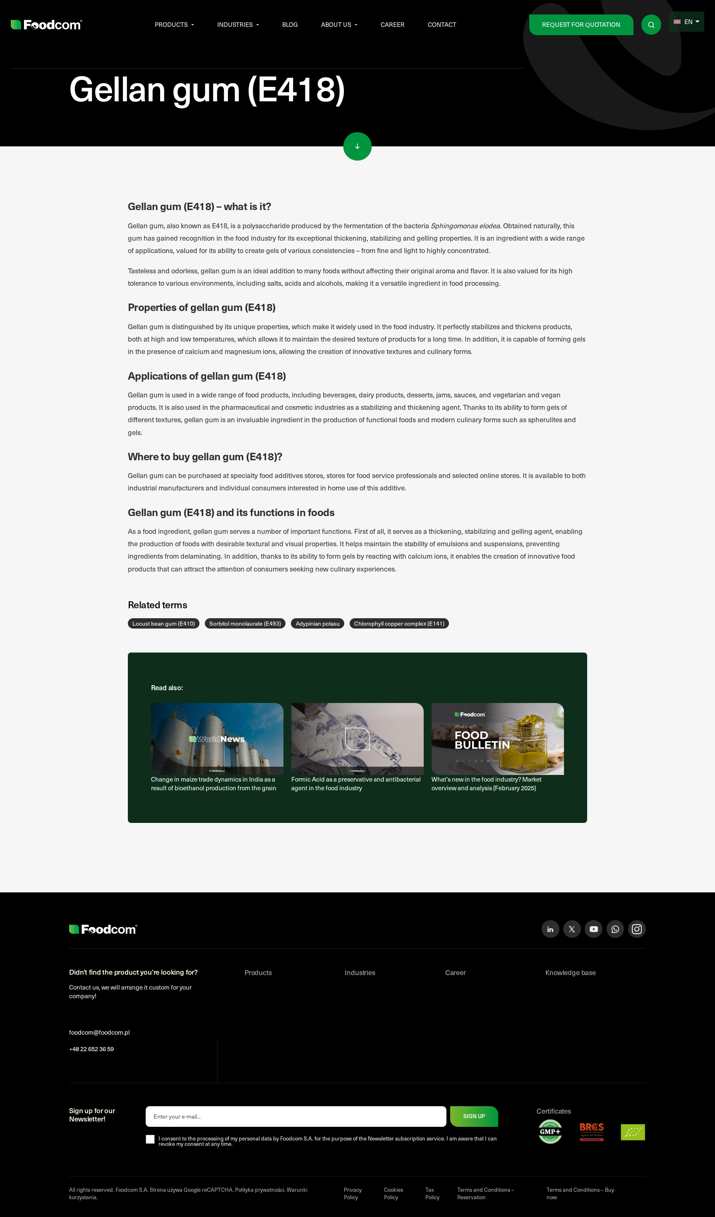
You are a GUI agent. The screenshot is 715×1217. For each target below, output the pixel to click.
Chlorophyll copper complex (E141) (399, 623)
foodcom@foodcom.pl (99, 1032)
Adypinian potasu (318, 623)
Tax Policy (432, 1193)
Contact (442, 24)
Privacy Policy (353, 1193)
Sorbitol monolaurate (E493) (245, 623)
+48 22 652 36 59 (91, 1049)
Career (393, 24)
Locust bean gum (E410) (163, 623)
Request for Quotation (581, 24)
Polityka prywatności (259, 1189)
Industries (235, 24)
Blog (290, 24)
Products (171, 24)
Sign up (474, 1116)
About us (336, 24)
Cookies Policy (393, 1193)
